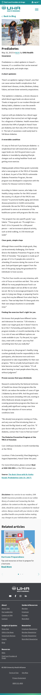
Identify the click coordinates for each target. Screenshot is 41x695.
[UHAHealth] (11, 9)
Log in (35, 2)
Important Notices (8, 636)
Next (38, 574)
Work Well (25, 619)
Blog (17, 53)
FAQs (3, 653)
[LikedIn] (26, 596)
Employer (25, 612)
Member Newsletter (29, 632)
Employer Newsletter (29, 629)
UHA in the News (8, 632)
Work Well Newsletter (30, 639)
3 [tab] (22, 574)
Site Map (25, 673)
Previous (2, 574)
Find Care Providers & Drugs (14, 2)
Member (25, 608)
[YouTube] (10, 596)
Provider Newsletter (29, 636)
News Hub (5, 629)
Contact (5, 619)
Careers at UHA (7, 615)
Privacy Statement (19, 678)
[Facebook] (15, 596)
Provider (25, 615)
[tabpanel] (20, 549)
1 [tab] (18, 574)
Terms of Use (14, 673)
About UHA (6, 608)
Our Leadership (7, 612)
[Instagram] (20, 596)
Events (4, 639)
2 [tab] (20, 574)
